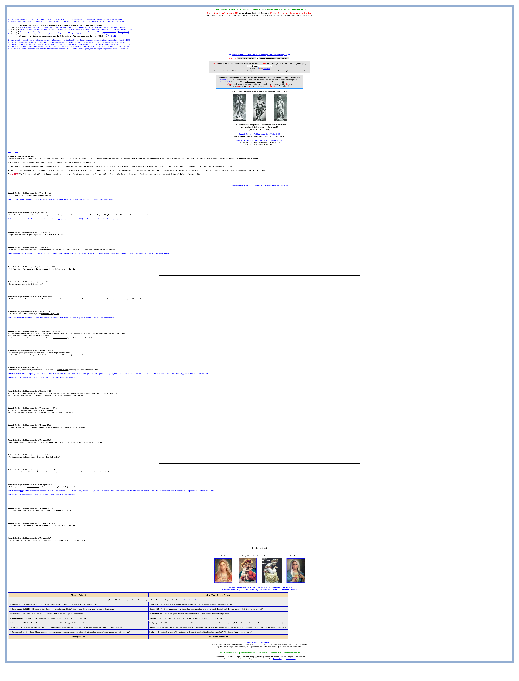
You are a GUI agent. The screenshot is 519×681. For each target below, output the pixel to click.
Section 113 (123, 46)
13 (130, 27)
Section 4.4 (193, 600)
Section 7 (69, 40)
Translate (266, 69)
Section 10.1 (124, 40)
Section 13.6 (127, 34)
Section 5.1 (277, 659)
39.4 (128, 44)
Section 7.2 (123, 49)
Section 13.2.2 (123, 32)
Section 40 (112, 36)
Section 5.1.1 (291, 659)
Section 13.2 (126, 30)
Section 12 (125, 27)
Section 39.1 (121, 44)
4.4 (128, 42)
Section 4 (123, 42)
